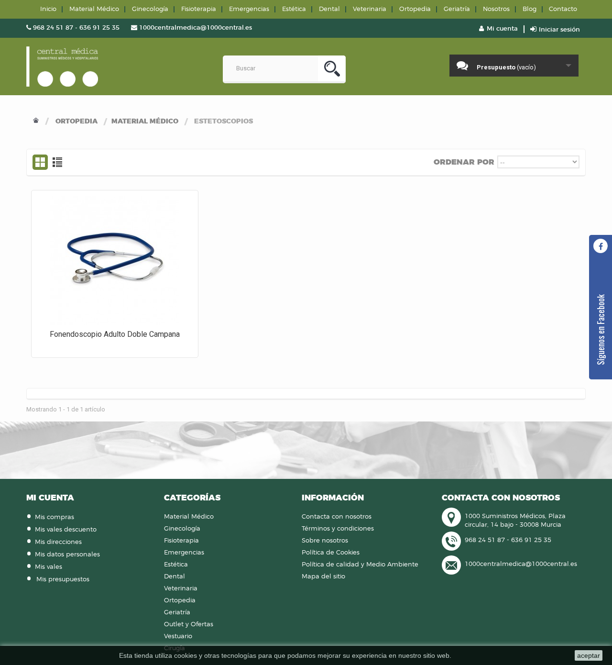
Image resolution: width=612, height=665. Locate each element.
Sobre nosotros (325, 541)
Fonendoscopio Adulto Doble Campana (115, 334)
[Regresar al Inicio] (36, 122)
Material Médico (144, 121)
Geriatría (457, 9)
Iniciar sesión (558, 30)
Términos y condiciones (338, 529)
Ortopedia (76, 121)
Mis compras (54, 517)
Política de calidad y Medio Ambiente (360, 565)
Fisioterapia (198, 9)
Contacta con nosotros (337, 517)
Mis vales (48, 567)
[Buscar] (332, 69)
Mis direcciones (58, 542)
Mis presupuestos (62, 579)
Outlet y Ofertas (188, 624)
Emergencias (249, 9)
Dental (329, 9)
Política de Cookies (331, 553)
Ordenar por (464, 162)
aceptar (588, 655)
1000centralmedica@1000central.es (521, 564)
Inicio (48, 9)
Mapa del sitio (323, 577)
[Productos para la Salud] (62, 66)
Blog (529, 9)
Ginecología (150, 9)
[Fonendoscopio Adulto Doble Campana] (115, 260)
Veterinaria (369, 9)
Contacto (563, 9)
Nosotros (496, 9)
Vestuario (178, 636)
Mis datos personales (67, 555)
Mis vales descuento (66, 530)
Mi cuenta (50, 498)
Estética (294, 9)
